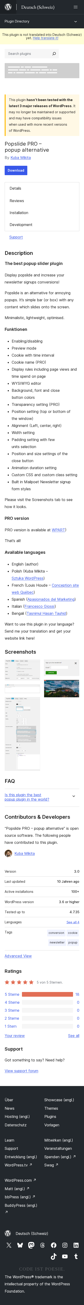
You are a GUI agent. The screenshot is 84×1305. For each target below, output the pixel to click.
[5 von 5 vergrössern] (73, 686)
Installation (19, 212)
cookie (72, 933)
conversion (56, 933)
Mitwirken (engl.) (58, 1140)
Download (16, 170)
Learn (9, 1140)
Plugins (50, 1116)
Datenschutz (16, 1125)
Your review (15, 1035)
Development (21, 224)
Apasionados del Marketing (51, 599)
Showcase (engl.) (59, 1100)
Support (16, 237)
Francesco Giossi (39, 606)
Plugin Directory (17, 21)
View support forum (21, 1070)
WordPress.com (20, 1180)
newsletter (57, 942)
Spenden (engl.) (60, 1156)
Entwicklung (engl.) (21, 1156)
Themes (51, 1108)
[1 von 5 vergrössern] (34, 666)
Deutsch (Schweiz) (32, 1233)
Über (9, 1100)
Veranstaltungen (58, 1148)
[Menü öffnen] (76, 7)
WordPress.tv (18, 1165)
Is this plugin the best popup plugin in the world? (27, 797)
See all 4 (72, 922)
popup (72, 942)
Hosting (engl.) (17, 1116)
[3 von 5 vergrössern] (34, 703)
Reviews (17, 200)
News (9, 1108)
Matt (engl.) (17, 1188)
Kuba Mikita (20, 157)
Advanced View (18, 956)
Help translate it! (45, 38)
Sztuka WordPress (27, 578)
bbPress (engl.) (20, 1197)
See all (73, 1035)
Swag (51, 1165)
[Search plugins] (54, 53)
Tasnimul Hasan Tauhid (46, 613)
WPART (58, 530)
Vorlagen (51, 1125)
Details (15, 188)
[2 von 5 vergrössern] (34, 690)
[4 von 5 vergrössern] (73, 666)
